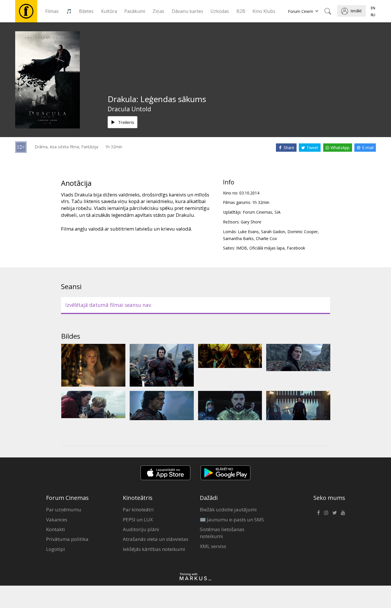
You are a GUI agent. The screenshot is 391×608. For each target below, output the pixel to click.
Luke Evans (248, 231)
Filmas (52, 11)
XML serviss (213, 546)
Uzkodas (219, 11)
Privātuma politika (67, 539)
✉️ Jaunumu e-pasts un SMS (232, 519)
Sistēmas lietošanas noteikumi (222, 532)
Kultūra (109, 11)
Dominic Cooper (302, 231)
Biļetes (86, 11)
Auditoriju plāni (141, 529)
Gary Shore (251, 222)
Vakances (56, 519)
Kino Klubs (263, 11)
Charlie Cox (266, 238)
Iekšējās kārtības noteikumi (154, 549)
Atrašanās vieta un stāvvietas (155, 539)
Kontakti (55, 529)
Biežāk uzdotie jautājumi (228, 509)
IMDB (241, 248)
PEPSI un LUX (138, 519)
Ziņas (158, 11)
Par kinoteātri (138, 509)
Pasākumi (134, 11)
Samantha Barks (238, 238)
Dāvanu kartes (187, 11)
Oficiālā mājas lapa (267, 248)
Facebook (296, 248)
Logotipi (55, 549)
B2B (240, 11)
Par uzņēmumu (63, 509)
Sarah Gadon (273, 231)
